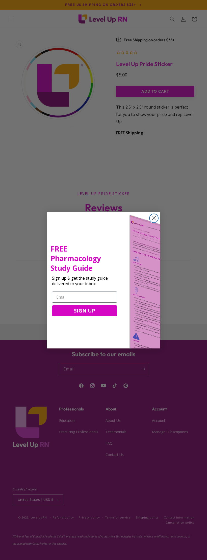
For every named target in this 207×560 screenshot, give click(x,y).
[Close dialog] (153, 218)
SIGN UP (84, 310)
